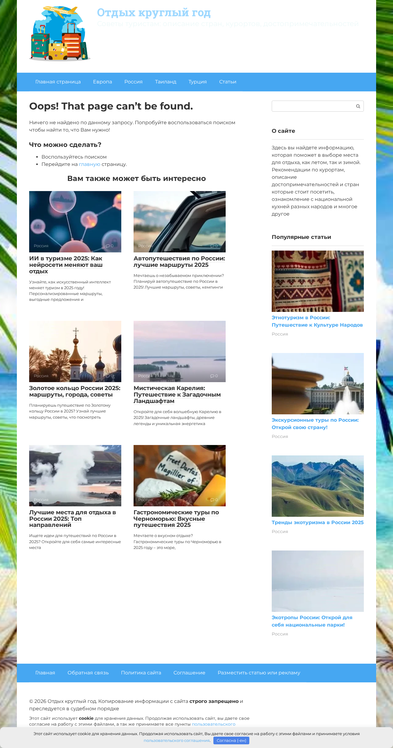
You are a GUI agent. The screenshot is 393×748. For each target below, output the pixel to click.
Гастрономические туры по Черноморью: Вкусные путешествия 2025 (176, 519)
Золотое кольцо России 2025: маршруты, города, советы (74, 391)
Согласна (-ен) (231, 740)
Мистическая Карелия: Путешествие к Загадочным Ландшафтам (177, 395)
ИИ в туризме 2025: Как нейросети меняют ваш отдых (66, 265)
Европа (102, 82)
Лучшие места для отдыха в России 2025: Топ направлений (72, 519)
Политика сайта (141, 673)
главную (89, 164)
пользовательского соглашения (177, 740)
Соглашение (189, 673)
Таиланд (165, 82)
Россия (133, 82)
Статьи (227, 82)
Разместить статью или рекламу (259, 673)
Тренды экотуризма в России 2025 (318, 522)
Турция (198, 82)
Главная (45, 673)
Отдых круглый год (154, 12)
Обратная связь (88, 673)
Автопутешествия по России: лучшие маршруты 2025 (179, 261)
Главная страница (58, 82)
